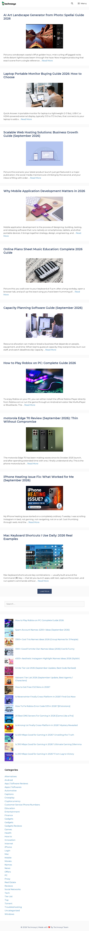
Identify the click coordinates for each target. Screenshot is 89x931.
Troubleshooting (13, 907)
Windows (9, 914)
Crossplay (9, 797)
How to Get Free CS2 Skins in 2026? (32, 687)
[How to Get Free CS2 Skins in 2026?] (9, 690)
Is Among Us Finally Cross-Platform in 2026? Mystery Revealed (46, 725)
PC (6, 875)
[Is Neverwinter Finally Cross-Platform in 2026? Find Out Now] (9, 700)
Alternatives (11, 776)
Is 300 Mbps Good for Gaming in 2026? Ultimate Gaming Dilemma (48, 744)
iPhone (8, 847)
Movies (8, 861)
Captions (9, 794)
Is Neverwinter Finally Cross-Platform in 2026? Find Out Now (45, 697)
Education (10, 808)
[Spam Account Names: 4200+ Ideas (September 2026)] (9, 633)
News (7, 868)
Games (8, 829)
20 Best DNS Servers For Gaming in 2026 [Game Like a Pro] (44, 716)
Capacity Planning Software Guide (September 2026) (43, 308)
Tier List (9, 896)
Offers (8, 872)
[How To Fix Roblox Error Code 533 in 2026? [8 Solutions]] (9, 709)
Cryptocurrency (12, 801)
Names (8, 865)
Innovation (10, 840)
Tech (7, 893)
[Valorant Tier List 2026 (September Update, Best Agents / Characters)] (9, 681)
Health (8, 833)
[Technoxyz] (9, 3)
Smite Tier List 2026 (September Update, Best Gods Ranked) (45, 668)
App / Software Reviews (16, 783)
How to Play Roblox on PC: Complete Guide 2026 (39, 363)
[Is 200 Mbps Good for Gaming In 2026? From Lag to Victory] (9, 757)
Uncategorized (12, 910)
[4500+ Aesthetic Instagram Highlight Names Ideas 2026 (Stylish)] (9, 662)
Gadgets (9, 819)
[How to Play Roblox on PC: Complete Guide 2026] (9, 624)
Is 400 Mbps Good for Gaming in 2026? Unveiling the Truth (44, 735)
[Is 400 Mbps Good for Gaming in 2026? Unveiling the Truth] (9, 738)
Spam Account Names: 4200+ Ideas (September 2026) (42, 630)
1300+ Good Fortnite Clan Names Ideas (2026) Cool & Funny (44, 649)
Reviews (9, 886)
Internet (9, 843)
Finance (9, 815)
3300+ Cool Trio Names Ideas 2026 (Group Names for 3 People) (46, 639)
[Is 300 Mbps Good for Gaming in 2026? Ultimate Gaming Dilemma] (9, 748)
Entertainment (12, 812)
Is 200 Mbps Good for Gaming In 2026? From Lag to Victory (44, 754)
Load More (44, 591)
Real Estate (10, 882)
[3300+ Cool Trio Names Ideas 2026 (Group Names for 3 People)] (9, 643)
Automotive (11, 790)
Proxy (7, 879)
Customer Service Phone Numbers (22, 805)
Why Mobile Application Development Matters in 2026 (44, 191)
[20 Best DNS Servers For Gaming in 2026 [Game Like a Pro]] (9, 719)
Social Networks (13, 889)
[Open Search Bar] (72, 3)
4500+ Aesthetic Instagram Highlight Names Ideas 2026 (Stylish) (47, 658)
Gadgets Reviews (13, 826)
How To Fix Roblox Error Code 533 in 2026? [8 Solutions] (42, 706)
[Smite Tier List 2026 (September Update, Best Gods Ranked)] (9, 671)
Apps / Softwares (13, 787)
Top (7, 900)
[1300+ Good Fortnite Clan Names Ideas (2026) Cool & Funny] (9, 652)
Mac (7, 854)
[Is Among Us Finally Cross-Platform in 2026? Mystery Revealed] (9, 728)
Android (9, 780)
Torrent (8, 903)
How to (8, 836)
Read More (47, 60)
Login (7, 850)
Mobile (8, 858)
